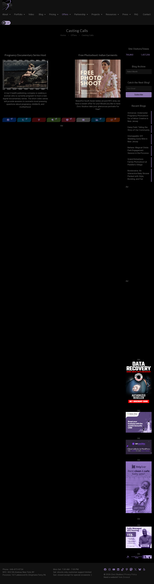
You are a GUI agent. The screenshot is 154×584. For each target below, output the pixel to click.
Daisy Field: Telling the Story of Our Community (139, 128)
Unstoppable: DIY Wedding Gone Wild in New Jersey (137, 139)
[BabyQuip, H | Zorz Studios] (139, 558)
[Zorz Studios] (7, 5)
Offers (74, 35)
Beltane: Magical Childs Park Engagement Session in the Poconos (138, 150)
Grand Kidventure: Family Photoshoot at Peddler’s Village (137, 162)
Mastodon (135, 577)
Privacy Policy (130, 574)
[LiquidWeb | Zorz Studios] (139, 547)
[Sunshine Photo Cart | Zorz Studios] (139, 453)
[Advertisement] (61, 144)
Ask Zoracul (124, 577)
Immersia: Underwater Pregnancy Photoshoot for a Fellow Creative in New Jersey (138, 117)
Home (63, 35)
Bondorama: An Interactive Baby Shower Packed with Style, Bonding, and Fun (138, 174)
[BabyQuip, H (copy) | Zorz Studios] (139, 512)
